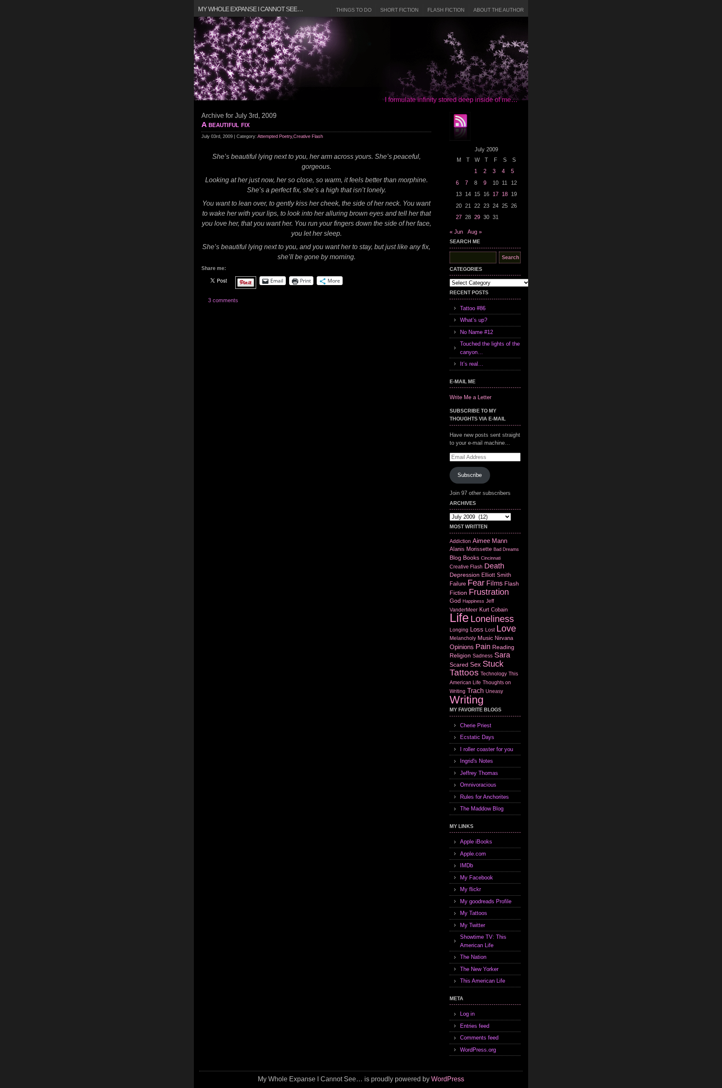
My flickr (470, 889)
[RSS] (460, 126)
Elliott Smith (496, 575)
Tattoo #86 (473, 308)
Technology (493, 674)
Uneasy (494, 691)
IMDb (466, 865)
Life (459, 617)
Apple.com (473, 854)
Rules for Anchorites (484, 797)
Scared (459, 664)
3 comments (223, 300)
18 (505, 194)
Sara (502, 655)
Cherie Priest (475, 725)
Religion (460, 655)
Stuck (493, 663)
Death (494, 566)
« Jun (456, 232)
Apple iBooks (476, 841)
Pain (483, 646)
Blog (455, 557)
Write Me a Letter (470, 397)
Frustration (489, 591)
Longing (459, 629)
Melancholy (463, 638)
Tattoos (464, 673)
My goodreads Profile (485, 901)
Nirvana (504, 638)
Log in (467, 1014)
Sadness (483, 655)
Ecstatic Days (477, 737)
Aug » (475, 232)
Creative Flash (308, 136)
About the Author (498, 10)
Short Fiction (399, 10)
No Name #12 (476, 332)
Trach (475, 690)
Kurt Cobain (493, 609)
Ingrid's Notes (476, 761)
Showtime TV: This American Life (483, 941)
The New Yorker (479, 969)
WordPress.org (478, 1050)
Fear (476, 582)
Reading (503, 647)
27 (459, 217)
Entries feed (474, 1026)
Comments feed (479, 1037)
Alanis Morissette (471, 549)
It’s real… (471, 364)
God (455, 600)
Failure (458, 584)
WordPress (447, 1079)
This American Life (482, 981)
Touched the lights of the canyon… (490, 348)
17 (495, 194)
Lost (490, 630)
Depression (465, 574)
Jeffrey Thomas (479, 773)
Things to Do (353, 10)
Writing (466, 699)
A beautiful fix (225, 124)
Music (485, 637)
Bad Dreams (506, 549)
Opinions (462, 646)
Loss (476, 629)
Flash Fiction (446, 10)
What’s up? (473, 320)
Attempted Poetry (274, 136)
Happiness (473, 601)
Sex (475, 664)
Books (471, 557)
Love (506, 628)
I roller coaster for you (486, 749)
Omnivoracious (478, 785)
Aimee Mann (490, 540)
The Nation (473, 957)
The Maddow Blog (481, 808)
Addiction (460, 541)
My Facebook (476, 877)
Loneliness (492, 619)
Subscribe (470, 475)
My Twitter (472, 925)
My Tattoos (473, 913)
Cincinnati (491, 558)
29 (477, 217)
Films (494, 583)
